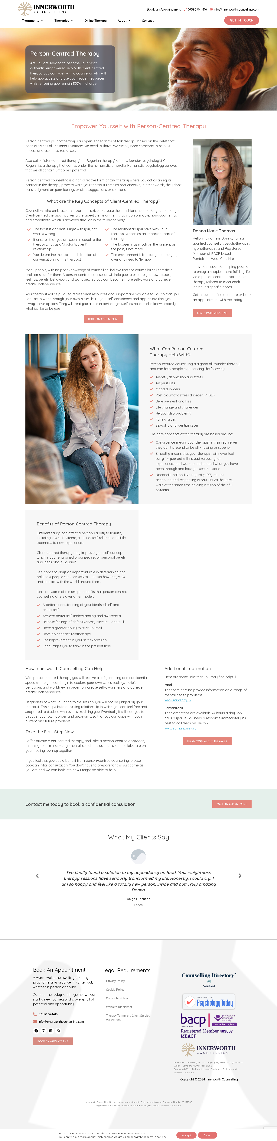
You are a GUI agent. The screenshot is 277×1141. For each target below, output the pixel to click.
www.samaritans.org (181, 728)
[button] (37, 875)
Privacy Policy (115, 981)
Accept (186, 1135)
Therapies (61, 20)
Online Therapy (95, 20)
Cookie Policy (115, 989)
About (122, 20)
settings (162, 1137)
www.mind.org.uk (178, 700)
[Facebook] (36, 1031)
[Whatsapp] (58, 1031)
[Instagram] (43, 1031)
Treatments (30, 20)
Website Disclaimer (119, 1007)
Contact (148, 20)
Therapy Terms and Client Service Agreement (128, 1017)
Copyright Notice (117, 998)
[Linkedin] (51, 1031)
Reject (208, 1135)
